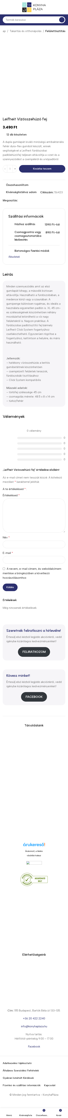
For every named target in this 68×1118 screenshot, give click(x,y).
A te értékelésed (14, 489)
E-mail (8, 553)
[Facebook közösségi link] (20, 200)
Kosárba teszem (42, 168)
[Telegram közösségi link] (36, 200)
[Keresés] (62, 19)
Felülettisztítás (55, 31)
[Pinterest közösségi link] (28, 200)
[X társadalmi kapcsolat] (24, 200)
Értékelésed (11, 495)
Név (6, 537)
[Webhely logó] (34, 7)
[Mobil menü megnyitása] (4, 7)
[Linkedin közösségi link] (32, 200)
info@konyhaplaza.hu (34, 1026)
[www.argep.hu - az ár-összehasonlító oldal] (34, 864)
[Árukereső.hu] (34, 846)
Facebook (34, 697)
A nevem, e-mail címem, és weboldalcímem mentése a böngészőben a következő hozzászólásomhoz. (32, 573)
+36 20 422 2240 (34, 1018)
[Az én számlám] (64, 7)
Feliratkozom (34, 652)
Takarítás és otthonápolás (26, 31)
